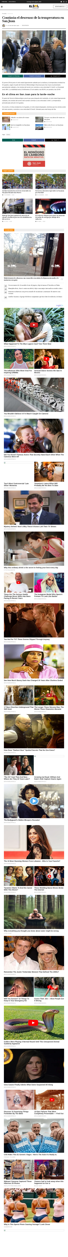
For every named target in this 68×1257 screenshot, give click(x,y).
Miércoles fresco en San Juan (53, 125)
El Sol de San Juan (13, 25)
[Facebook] (61, 1)
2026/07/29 (15, 127)
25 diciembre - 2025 (42, 195)
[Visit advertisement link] (34, 156)
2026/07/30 (48, 121)
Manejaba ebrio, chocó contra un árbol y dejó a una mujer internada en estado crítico (35, 288)
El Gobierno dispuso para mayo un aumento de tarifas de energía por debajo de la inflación (50, 217)
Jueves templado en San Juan (20, 125)
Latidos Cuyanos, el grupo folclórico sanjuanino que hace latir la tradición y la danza (35, 296)
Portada (4, 13)
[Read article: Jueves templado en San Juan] (6, 127)
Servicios (10, 13)
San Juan (6, 187)
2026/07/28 (48, 127)
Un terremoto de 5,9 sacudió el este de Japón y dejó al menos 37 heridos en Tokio (34, 285)
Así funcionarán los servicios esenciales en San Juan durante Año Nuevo (16, 191)
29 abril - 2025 (40, 221)
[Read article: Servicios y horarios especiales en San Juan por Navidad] (50, 181)
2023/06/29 (25, 25)
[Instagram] (64, 1)
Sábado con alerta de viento (20, 117)
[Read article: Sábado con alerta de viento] (6, 119)
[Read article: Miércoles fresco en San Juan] (39, 127)
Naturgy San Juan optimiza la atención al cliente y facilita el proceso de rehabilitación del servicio (17, 217)
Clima (8, 134)
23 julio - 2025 (7, 221)
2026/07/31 (15, 119)
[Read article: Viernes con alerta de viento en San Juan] (39, 119)
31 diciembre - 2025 (8, 195)
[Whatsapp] (66, 1)
